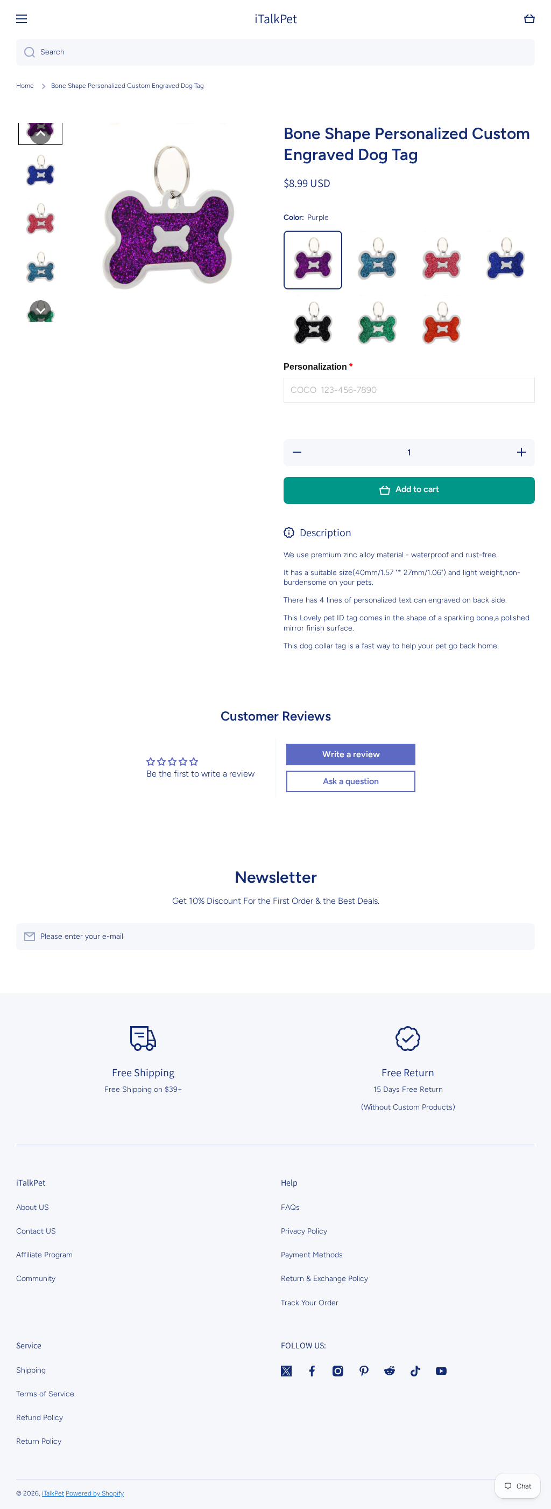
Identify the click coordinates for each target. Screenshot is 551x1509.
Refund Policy (39, 1417)
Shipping (31, 1370)
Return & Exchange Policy (324, 1278)
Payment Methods (312, 1254)
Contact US (36, 1231)
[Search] (25, 52)
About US (32, 1207)
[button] (529, 18)
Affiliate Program (44, 1254)
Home (25, 85)
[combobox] (275, 52)
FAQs (290, 1207)
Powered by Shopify (95, 1493)
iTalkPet (53, 1493)
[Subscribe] (521, 936)
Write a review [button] (351, 754)
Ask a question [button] (351, 781)
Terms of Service (45, 1394)
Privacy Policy (304, 1231)
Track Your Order (309, 1302)
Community (35, 1278)
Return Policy (38, 1441)
